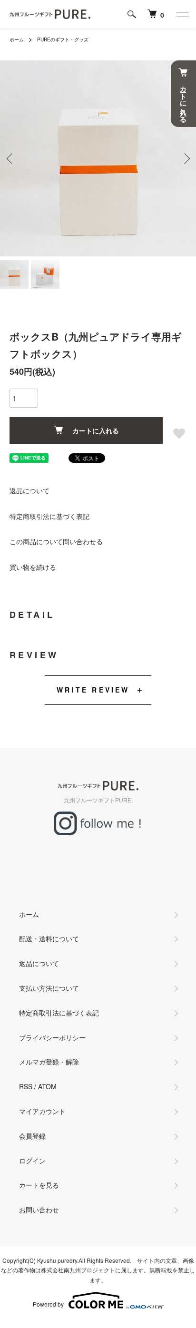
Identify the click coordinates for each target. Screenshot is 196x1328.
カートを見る (39, 1185)
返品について (29, 490)
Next (185, 158)
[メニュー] (181, 14)
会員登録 (32, 1136)
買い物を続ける (33, 567)
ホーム (17, 39)
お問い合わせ (39, 1209)
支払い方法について (49, 988)
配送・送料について (49, 938)
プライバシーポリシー (52, 1037)
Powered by (48, 1304)
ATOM (47, 1086)
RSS (25, 1086)
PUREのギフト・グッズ (62, 39)
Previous (10, 158)
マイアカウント (42, 1111)
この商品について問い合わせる (56, 541)
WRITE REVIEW (93, 689)
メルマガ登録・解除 (49, 1061)
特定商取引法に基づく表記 (49, 516)
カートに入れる (95, 430)
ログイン (32, 1160)
